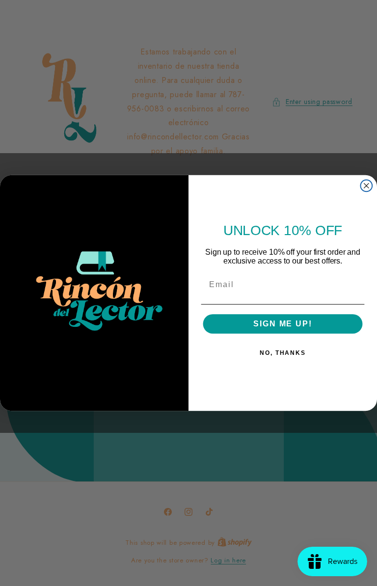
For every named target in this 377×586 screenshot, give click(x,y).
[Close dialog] (367, 186)
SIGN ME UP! (282, 324)
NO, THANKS (283, 353)
